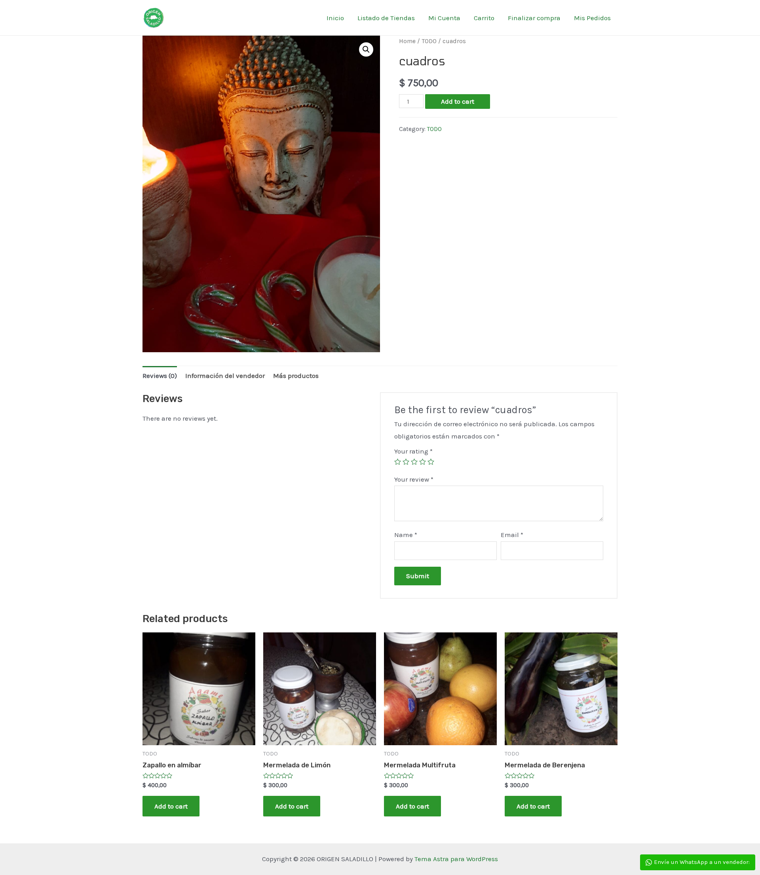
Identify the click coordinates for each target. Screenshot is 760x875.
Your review (413, 479)
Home (407, 41)
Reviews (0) (159, 376)
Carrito (484, 18)
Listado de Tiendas (386, 18)
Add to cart (457, 101)
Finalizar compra (534, 18)
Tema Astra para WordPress (456, 859)
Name (405, 535)
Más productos (296, 376)
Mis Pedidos (592, 18)
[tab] (159, 375)
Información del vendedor (225, 376)
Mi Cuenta (444, 18)
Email (512, 535)
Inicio (335, 18)
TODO (429, 41)
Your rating (413, 451)
